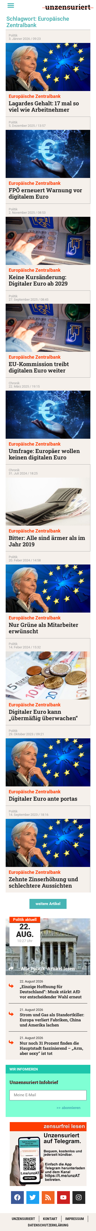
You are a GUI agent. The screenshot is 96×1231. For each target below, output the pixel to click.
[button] (10, 5)
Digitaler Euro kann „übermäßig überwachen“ (43, 715)
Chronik (14, 383)
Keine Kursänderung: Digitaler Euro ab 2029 (38, 280)
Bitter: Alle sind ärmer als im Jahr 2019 (47, 541)
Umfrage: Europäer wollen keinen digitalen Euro (44, 454)
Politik (13, 35)
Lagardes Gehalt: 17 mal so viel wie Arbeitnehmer (44, 106)
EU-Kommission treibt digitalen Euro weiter (39, 367)
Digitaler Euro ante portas (43, 798)
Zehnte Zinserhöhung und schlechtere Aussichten (43, 882)
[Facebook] (17, 1197)
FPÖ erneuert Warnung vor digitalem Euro (45, 193)
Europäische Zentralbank (35, 96)
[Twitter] (32, 1197)
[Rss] (48, 1197)
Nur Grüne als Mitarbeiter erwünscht (43, 628)
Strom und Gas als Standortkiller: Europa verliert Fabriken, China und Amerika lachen (52, 1019)
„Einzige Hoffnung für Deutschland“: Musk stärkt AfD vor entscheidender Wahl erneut (51, 991)
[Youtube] (63, 1197)
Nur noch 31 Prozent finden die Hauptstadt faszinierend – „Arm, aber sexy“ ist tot (51, 1048)
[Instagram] (78, 1197)
